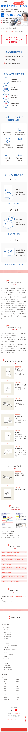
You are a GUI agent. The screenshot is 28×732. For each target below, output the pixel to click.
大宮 (17, 694)
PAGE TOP (25, 719)
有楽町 (17, 688)
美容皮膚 (6, 647)
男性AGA (6, 629)
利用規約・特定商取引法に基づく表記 (14, 719)
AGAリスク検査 (7, 667)
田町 (5, 688)
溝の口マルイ (7, 697)
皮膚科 (5, 656)
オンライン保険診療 (8, 654)
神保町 (17, 690)
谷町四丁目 (6, 699)
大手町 (17, 681)
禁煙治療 (6, 652)
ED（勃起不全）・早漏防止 (10, 649)
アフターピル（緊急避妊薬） (11, 645)
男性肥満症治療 (7, 636)
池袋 (5, 681)
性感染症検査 (7, 665)
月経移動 (7, 643)
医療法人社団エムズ (16, 713)
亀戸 (5, 683)
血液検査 (6, 660)
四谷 (5, 690)
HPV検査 (6, 663)
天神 (17, 699)
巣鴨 (17, 686)
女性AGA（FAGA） (8, 632)
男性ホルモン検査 (8, 669)
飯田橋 (17, 679)
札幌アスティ (7, 694)
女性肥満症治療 (7, 634)
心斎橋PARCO (19, 697)
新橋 (5, 686)
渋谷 (17, 683)
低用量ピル (7, 641)
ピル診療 (6, 638)
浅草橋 (5, 679)
